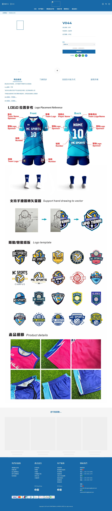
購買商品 (66, 9)
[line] (76, 55)
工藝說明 (37, 478)
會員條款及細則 (61, 469)
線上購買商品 (15, 472)
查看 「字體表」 (12, 97)
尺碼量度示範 (38, 474)
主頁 (35, 9)
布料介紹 (37, 476)
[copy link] (86, 55)
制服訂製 (59, 9)
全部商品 (5, 12)
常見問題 (59, 472)
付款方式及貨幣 (61, 476)
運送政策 (59, 482)
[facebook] (79, 55)
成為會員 (59, 467)
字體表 (36, 469)
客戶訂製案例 (15, 474)
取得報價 (14, 476)
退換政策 (59, 474)
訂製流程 (37, 467)
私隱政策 (59, 480)
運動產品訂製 (50, 9)
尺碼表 (36, 472)
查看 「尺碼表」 (12, 101)
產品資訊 (74, 9)
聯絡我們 (78, 51)
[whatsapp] (83, 55)
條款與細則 (60, 478)
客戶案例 (40, 9)
